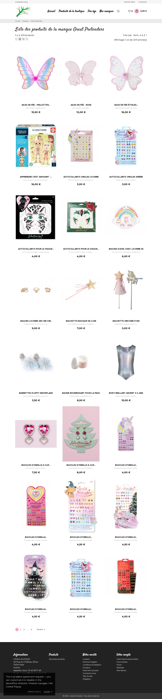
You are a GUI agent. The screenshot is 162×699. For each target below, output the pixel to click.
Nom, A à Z (139, 35)
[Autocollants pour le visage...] (54, 197)
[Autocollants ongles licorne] (99, 125)
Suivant (41, 629)
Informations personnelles (127, 659)
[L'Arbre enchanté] (24, 11)
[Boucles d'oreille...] (144, 413)
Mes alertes (121, 670)
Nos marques (106, 11)
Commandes (122, 662)
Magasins (87, 679)
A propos (86, 668)
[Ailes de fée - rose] (99, 53)
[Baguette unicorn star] (144, 269)
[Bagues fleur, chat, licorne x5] (144, 197)
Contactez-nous (21, 2)
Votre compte (124, 655)
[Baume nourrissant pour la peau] (99, 341)
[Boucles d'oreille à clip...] (54, 413)
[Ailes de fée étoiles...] (144, 53)
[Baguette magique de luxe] (99, 269)
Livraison (86, 659)
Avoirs (119, 665)
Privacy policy (34, 692)
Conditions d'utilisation (92, 665)
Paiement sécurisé (90, 670)
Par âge (92, 11)
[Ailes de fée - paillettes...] (54, 53)
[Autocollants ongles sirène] (144, 125)
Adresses (120, 668)
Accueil (51, 11)
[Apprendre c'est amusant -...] (54, 125)
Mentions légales (90, 662)
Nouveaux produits (57, 659)
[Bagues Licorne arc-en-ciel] (54, 269)
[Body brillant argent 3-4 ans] (144, 341)
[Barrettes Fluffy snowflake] (54, 341)
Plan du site (88, 676)
